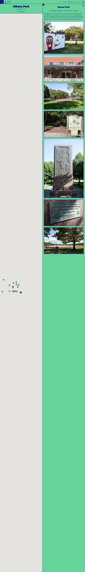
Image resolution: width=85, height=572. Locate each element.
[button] (9, 291)
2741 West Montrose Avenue (57, 10)
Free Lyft (76, 10)
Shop (80, 1)
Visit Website (69, 10)
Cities (64, 1)
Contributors (70, 1)
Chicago (18, 9)
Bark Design (22, 11)
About (76, 1)
